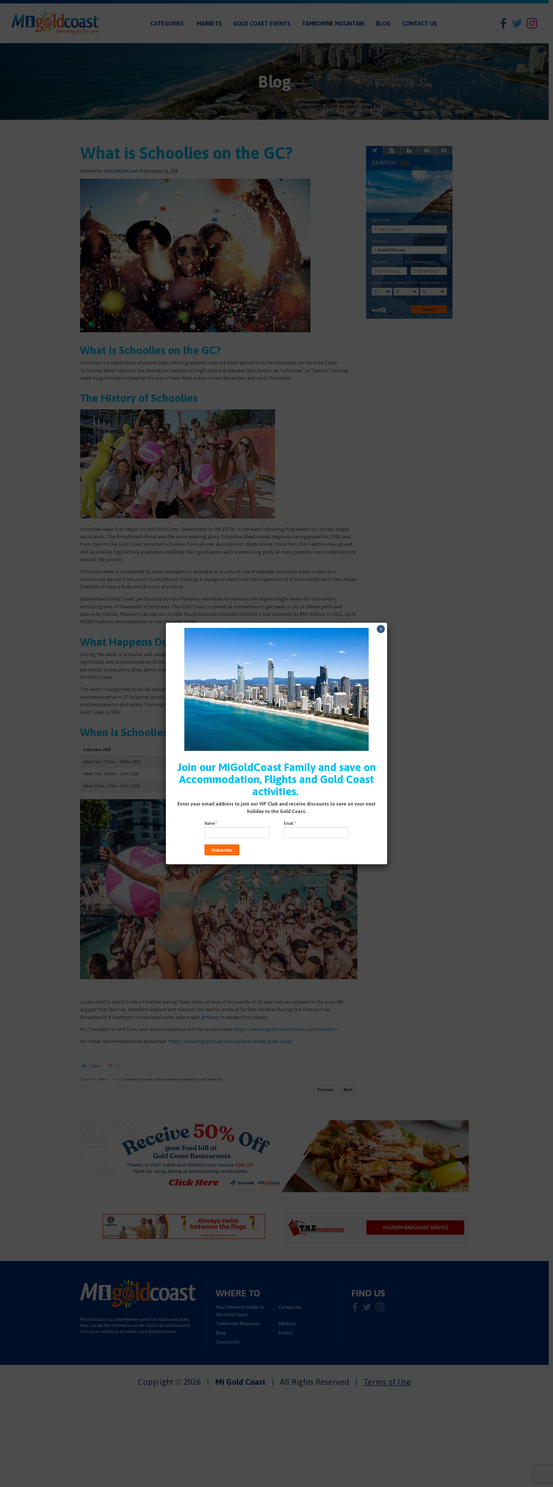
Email (290, 823)
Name (210, 823)
